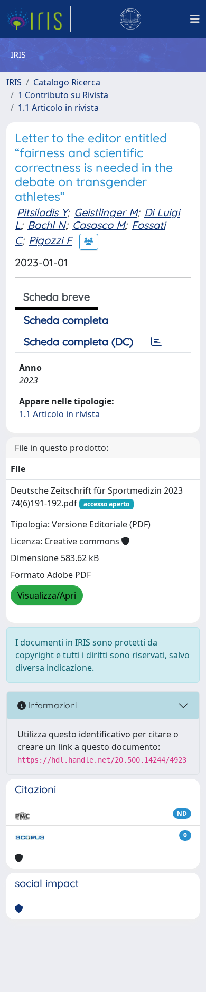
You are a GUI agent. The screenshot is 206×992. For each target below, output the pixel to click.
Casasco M (98, 225)
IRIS (14, 82)
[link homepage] (38, 19)
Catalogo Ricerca (66, 82)
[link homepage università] (130, 19)
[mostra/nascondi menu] (195, 19)
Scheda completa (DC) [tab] (78, 341)
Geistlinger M (105, 212)
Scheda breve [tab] (56, 296)
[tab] (156, 342)
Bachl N (46, 225)
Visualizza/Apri (46, 595)
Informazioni (51, 705)
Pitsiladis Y (42, 212)
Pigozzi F (50, 240)
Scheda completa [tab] (66, 319)
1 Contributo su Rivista (63, 95)
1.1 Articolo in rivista (58, 107)
